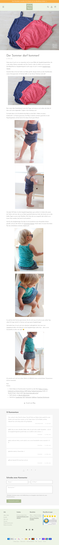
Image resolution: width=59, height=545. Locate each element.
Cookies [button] (19, 512)
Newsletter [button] (32, 512)
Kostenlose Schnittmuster (43, 397)
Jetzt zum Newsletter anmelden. (34, 519)
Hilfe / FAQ (6, 515)
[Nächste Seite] (35, 470)
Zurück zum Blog (30, 403)
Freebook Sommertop (36, 391)
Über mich (6, 519)
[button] (3, 7)
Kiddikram (34, 397)
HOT (24, 397)
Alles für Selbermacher (23, 395)
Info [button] (5, 512)
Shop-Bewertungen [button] (48, 512)
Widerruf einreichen (8, 525)
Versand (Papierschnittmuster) (8, 522)
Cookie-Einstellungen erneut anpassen (22, 517)
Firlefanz (17, 541)
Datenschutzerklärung (30, 541)
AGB (36, 541)
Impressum (40, 541)
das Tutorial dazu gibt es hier (31, 393)
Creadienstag (18, 397)
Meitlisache (28, 397)
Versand (44, 541)
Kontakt (5, 517)
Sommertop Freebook (29, 223)
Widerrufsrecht (22, 541)
